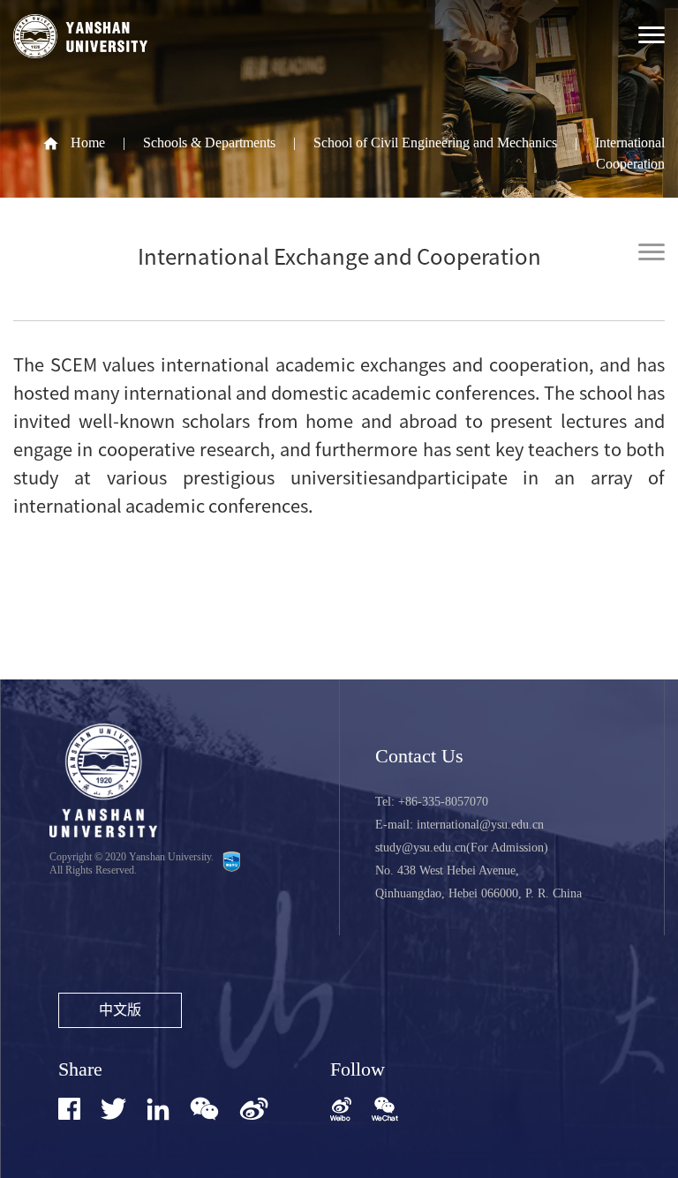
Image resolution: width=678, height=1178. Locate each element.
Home (88, 142)
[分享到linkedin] (158, 1109)
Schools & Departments (209, 142)
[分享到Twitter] (113, 1109)
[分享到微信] (204, 1109)
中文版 (120, 1009)
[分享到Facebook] (69, 1109)
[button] (385, 1111)
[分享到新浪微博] (253, 1109)
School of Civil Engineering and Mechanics (435, 142)
